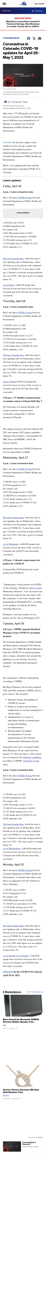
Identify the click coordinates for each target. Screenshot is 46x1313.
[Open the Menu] (4, 4)
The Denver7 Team (19, 102)
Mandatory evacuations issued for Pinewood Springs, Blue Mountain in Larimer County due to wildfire (23, 24)
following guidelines (32, 757)
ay (19, 848)
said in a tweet (35, 587)
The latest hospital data (13, 258)
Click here (7, 142)
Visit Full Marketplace (35, 992)
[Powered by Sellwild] (39, 1137)
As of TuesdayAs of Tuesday (15, 955)
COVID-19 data (25, 197)
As (4, 381)
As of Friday (8, 284)
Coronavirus (11, 38)
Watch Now (39, 4)
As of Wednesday (10, 544)
